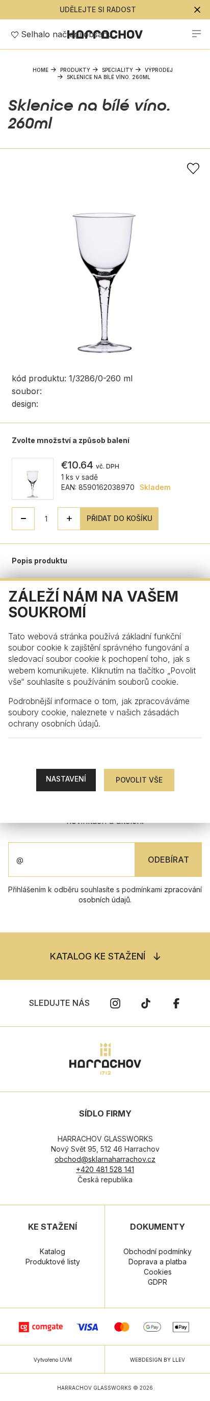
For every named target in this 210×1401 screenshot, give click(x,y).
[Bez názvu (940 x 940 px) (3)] (105, 254)
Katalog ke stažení (97, 956)
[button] (69, 518)
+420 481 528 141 (105, 1169)
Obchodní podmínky (157, 1251)
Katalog (52, 1251)
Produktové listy (52, 1261)
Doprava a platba (157, 1261)
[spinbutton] (46, 518)
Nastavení (66, 778)
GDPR (157, 1282)
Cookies (158, 1271)
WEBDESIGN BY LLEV (157, 1360)
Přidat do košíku (119, 518)
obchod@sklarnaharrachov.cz (105, 1159)
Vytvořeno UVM (53, 1360)
